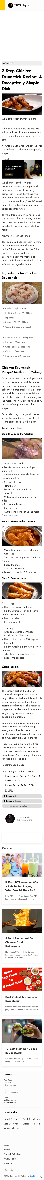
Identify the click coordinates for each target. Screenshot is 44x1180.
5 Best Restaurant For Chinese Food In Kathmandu (19, 942)
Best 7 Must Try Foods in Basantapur (21, 999)
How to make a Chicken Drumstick (15, 806)
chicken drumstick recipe (12, 801)
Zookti (32, 1176)
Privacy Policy (10, 1158)
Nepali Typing (10, 1119)
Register (7, 1149)
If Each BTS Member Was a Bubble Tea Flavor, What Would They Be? (21, 886)
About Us (8, 1163)
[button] (40, 1177)
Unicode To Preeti (31, 1123)
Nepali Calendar (11, 1128)
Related (7, 848)
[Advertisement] (22, 33)
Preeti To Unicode (31, 1119)
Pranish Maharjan (24, 817)
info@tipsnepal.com (10, 1100)
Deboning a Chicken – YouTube (20, 771)
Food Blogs (8, 63)
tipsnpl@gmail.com (10, 1102)
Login (6, 1145)
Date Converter (11, 1123)
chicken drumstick (10, 796)
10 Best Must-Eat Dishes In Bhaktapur (21, 1051)
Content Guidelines (12, 1154)
